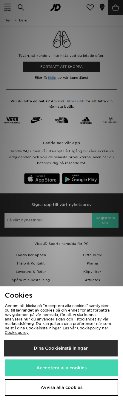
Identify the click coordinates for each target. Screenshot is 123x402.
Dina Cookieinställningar (61, 348)
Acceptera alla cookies (61, 367)
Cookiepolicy (17, 332)
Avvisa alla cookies (61, 387)
